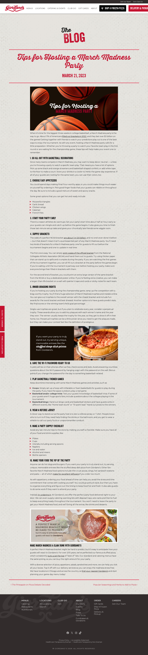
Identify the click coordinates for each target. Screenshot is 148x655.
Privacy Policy (64, 640)
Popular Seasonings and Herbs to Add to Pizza (115, 585)
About (94, 8)
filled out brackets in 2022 (74, 136)
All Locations (45, 604)
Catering (25, 604)
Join (59, 604)
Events (79, 607)
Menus (29, 8)
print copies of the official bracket (78, 253)
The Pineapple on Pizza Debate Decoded (30, 585)
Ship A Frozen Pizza (100, 608)
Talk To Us (80, 615)
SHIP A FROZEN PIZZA (114, 8)
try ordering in (44, 495)
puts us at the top (56, 556)
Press (78, 612)
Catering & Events (56, 8)
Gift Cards (83, 8)
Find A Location (2, 345)
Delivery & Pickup (98, 613)
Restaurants (27, 607)
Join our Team (125, 2)
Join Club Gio (138, 2)
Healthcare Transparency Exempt (58, 642)
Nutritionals (27, 610)
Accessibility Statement (80, 640)
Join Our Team (119, 604)
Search (43, 607)
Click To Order (2, 318)
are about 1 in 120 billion (75, 238)
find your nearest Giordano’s (95, 571)
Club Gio (72, 8)
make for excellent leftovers (66, 474)
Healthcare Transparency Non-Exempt (87, 642)
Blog (78, 610)
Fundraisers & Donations (82, 619)
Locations (40, 8)
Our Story (80, 604)
